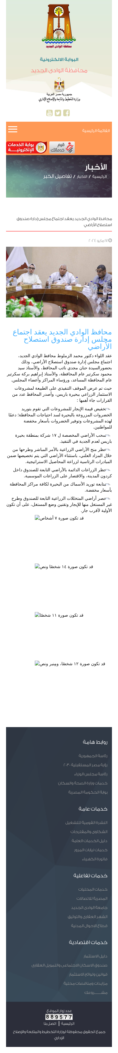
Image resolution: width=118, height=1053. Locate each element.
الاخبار (82, 176)
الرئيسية (99, 176)
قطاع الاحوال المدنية (89, 925)
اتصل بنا (50, 1023)
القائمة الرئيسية (96, 130)
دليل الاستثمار (95, 956)
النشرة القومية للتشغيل (86, 822)
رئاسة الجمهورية (93, 755)
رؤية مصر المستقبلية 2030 (85, 765)
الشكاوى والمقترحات (88, 831)
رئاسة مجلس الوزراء (90, 774)
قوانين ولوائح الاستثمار (88, 974)
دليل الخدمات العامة (89, 840)
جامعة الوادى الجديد (89, 907)
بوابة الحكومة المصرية (87, 792)
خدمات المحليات (92, 889)
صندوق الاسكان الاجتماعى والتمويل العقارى (69, 965)
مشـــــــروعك (95, 992)
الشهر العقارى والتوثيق (87, 916)
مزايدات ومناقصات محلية (85, 983)
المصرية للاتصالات (92, 898)
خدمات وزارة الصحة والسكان (82, 783)
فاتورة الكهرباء (94, 859)
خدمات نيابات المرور (90, 850)
